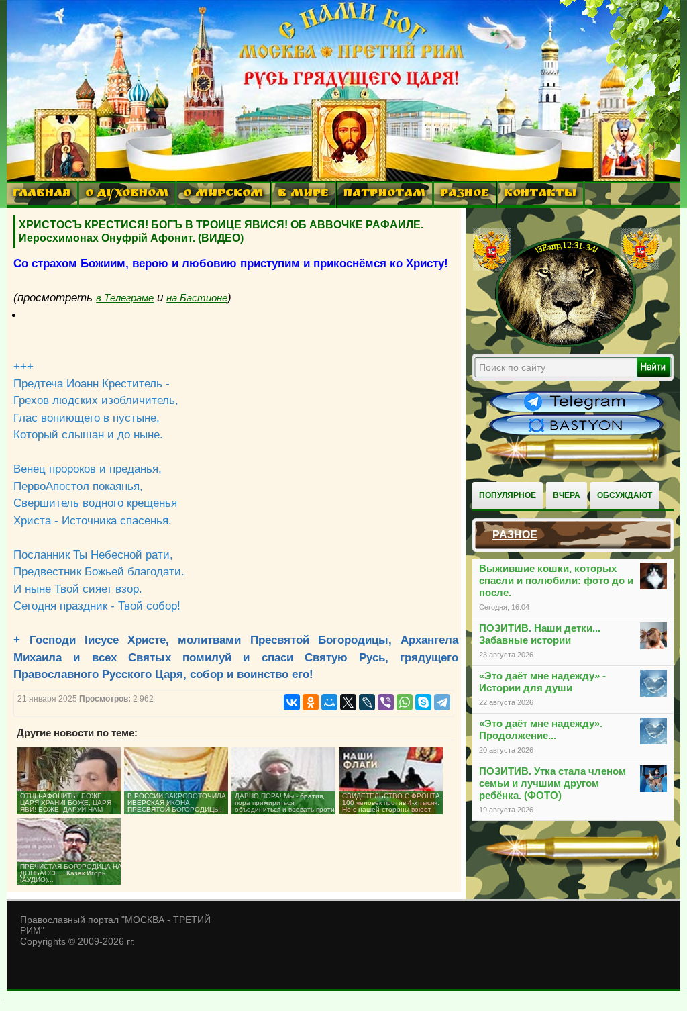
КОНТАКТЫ (540, 194)
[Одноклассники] (311, 702)
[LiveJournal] (367, 702)
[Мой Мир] (329, 702)
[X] (348, 702)
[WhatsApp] (405, 702)
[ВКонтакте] (292, 702)
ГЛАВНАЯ (41, 194)
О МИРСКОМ (223, 194)
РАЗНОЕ (464, 194)
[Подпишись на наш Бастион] (576, 433)
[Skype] (423, 702)
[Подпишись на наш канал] (576, 411)
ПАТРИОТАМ (384, 194)
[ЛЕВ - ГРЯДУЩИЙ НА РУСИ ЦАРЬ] (566, 344)
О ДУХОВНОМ (126, 194)
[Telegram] (442, 702)
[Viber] (386, 702)
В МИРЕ (303, 194)
